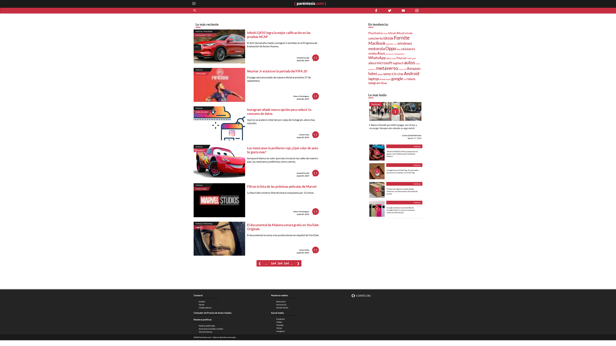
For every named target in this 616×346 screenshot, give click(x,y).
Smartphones (389, 54)
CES (405, 69)
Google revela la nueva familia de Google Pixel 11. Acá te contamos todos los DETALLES (401, 210)
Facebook (280, 319)
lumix (395, 44)
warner (389, 43)
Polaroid (401, 58)
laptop (373, 78)
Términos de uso (205, 332)
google (397, 78)
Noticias (199, 70)
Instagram (280, 331)
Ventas (201, 304)
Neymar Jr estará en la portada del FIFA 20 (277, 71)
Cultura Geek (201, 189)
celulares (408, 49)
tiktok (388, 38)
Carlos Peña (304, 134)
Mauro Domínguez (301, 96)
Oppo (390, 48)
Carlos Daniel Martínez (411, 135)
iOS (394, 74)
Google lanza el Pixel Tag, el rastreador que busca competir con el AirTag (403, 171)
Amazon (413, 68)
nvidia (372, 53)
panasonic (372, 69)
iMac (386, 33)
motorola (376, 48)
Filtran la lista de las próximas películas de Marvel (281, 186)
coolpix (417, 64)
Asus (381, 53)
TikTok (279, 328)
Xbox (384, 83)
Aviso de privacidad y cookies (211, 329)
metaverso (387, 68)
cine (400, 74)
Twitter (279, 322)
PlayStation (375, 33)
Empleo (202, 301)
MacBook (377, 43)
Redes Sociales (202, 112)
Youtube (279, 325)
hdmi (372, 73)
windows (404, 43)
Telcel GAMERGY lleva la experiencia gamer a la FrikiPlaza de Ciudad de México (402, 153)
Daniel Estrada (303, 58)
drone (382, 79)
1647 (286, 263)
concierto (375, 38)
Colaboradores (205, 307)
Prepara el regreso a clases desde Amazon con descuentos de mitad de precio (402, 191)
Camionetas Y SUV (203, 35)
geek (414, 58)
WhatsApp (377, 57)
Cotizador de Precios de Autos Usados (212, 312)
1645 (273, 263)
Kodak (388, 79)
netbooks (400, 69)
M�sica (199, 227)
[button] (195, 10)
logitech (398, 63)
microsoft (384, 63)
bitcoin (392, 33)
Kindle (409, 33)
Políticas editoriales (207, 326)
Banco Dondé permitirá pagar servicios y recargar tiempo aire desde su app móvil (393, 126)
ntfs (404, 79)
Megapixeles (399, 54)
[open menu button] (194, 3)
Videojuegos (201, 73)
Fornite (402, 38)
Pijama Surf (281, 301)
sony (387, 73)
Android (411, 73)
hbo (399, 49)
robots (410, 79)
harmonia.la (281, 304)
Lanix (409, 58)
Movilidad (200, 150)
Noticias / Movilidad (204, 31)
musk (394, 58)
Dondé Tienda (282, 307)
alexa (372, 63)
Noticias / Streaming (204, 223)
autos (409, 62)
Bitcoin (401, 33)
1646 (279, 263)
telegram (374, 83)
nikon (388, 58)
